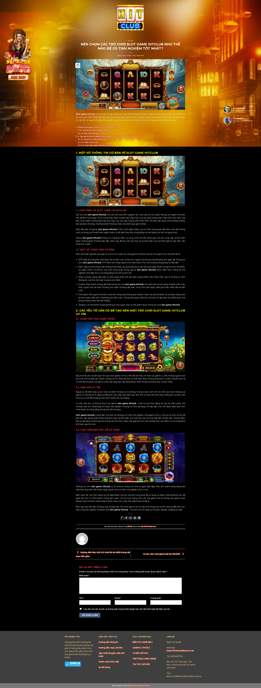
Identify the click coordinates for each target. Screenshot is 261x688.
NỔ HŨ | (144, 653)
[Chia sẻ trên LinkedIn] (139, 518)
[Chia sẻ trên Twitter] (126, 518)
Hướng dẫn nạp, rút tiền (111, 647)
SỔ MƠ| (146, 664)
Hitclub (91, 114)
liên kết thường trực (148, 526)
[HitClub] (130, 18)
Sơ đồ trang (104, 667)
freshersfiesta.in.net (139, 685)
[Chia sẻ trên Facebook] (122, 518)
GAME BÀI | (147, 642)
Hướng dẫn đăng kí (108, 642)
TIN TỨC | (137, 664)
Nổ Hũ (130, 41)
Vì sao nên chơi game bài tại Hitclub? (162, 554)
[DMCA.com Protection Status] (73, 664)
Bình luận (84, 575)
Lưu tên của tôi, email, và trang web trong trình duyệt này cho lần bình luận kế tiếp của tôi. (126, 609)
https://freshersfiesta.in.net (180, 650)
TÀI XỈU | (146, 647)
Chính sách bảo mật (109, 661)
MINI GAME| (150, 658)
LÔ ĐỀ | (136, 653)
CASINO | (137, 647)
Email (118, 598)
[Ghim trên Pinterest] (135, 518)
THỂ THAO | (139, 658)
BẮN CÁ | (137, 642)
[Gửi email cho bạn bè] (131, 518)
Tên (81, 598)
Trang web (155, 598)
